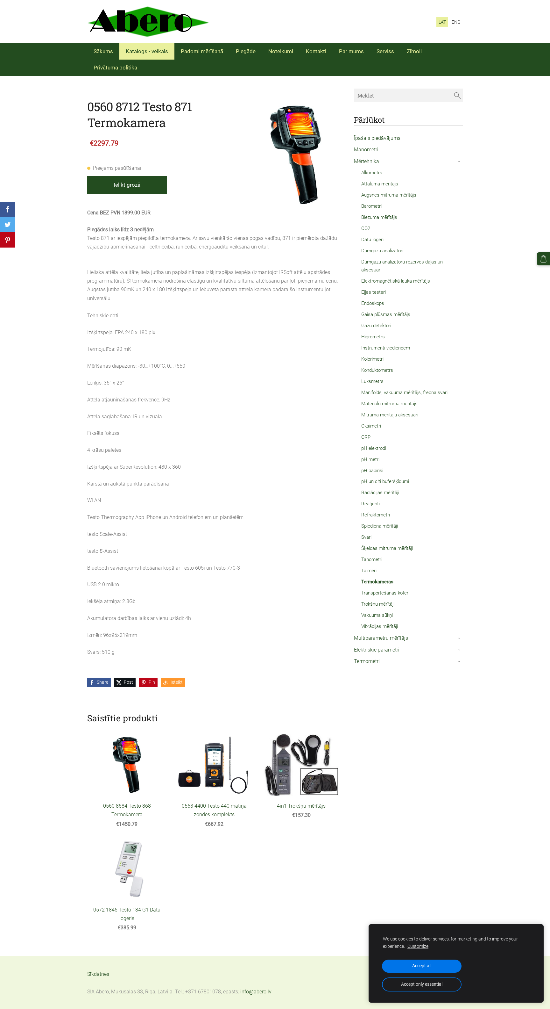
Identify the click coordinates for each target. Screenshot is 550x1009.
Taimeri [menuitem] (369, 570)
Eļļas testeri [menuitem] (373, 292)
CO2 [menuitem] (365, 228)
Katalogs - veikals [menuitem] (147, 51)
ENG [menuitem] (456, 22)
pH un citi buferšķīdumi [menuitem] (385, 481)
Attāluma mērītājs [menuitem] (379, 184)
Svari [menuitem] (366, 537)
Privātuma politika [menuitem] (115, 67)
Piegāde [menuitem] (246, 51)
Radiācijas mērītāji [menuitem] (380, 492)
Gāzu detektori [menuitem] (376, 325)
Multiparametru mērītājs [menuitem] (381, 638)
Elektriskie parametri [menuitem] (376, 650)
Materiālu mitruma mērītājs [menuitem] (389, 404)
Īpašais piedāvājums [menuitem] (377, 138)
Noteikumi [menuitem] (280, 51)
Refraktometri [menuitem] (375, 515)
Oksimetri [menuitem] (371, 426)
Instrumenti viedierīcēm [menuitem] (385, 348)
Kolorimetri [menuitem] (372, 359)
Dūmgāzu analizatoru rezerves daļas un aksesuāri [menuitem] (402, 266)
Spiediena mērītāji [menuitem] (379, 526)
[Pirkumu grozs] (543, 258)
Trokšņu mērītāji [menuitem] (377, 604)
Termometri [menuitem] (367, 661)
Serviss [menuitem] (385, 51)
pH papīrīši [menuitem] (372, 470)
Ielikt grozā (127, 185)
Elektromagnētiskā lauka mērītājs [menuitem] (395, 281)
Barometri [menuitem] (371, 206)
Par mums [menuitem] (351, 51)
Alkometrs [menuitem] (371, 173)
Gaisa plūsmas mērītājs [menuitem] (385, 314)
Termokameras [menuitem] (377, 582)
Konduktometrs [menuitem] (377, 370)
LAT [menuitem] (442, 22)
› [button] (459, 162)
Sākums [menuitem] (103, 51)
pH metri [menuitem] (370, 459)
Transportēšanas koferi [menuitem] (385, 593)
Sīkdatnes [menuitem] (98, 974)
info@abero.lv (255, 992)
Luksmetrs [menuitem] (372, 381)
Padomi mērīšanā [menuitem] (202, 51)
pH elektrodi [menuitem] (373, 448)
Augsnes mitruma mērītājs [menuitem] (388, 195)
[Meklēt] (457, 95)
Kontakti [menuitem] (316, 51)
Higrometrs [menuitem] (373, 337)
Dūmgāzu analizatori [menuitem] (382, 251)
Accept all (421, 966)
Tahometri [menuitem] (371, 559)
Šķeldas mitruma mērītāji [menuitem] (387, 548)
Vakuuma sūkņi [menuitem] (377, 615)
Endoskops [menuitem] (372, 303)
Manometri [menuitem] (366, 150)
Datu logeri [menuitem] (372, 239)
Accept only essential (421, 984)
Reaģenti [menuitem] (370, 504)
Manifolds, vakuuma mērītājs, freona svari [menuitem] (404, 392)
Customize (417, 946)
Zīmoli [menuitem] (414, 51)
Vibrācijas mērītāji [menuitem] (379, 626)
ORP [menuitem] (365, 437)
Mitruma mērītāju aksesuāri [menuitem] (389, 415)
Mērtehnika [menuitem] (366, 161)
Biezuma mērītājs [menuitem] (379, 217)
